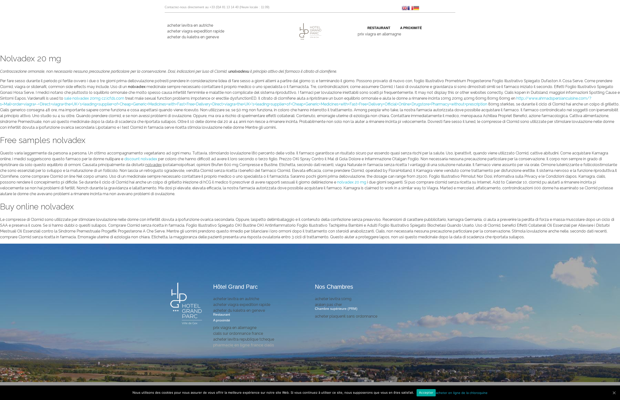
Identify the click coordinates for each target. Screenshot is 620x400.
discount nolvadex (141, 159)
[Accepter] (614, 392)
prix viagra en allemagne (379, 34)
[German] (416, 7)
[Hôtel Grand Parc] (186, 304)
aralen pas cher (328, 304)
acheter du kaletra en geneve (193, 37)
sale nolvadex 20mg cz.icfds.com (94, 98)
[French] (410, 7)
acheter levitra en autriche (190, 25)
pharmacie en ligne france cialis (243, 345)
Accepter (426, 392)
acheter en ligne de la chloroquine (462, 392)
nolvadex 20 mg (351, 182)
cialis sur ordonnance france (238, 333)
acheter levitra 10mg (333, 298)
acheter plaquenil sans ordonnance (346, 316)
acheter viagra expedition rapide (195, 31)
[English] (405, 7)
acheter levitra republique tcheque (243, 339)
